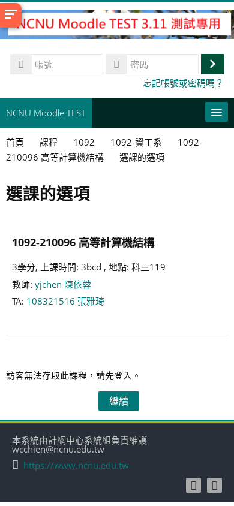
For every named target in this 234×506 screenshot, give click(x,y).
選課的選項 (141, 157)
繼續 (118, 401)
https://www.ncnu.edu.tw (76, 465)
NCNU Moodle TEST (46, 113)
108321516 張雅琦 (65, 301)
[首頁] (117, 26)
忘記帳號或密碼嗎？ (183, 83)
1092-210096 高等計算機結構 (83, 241)
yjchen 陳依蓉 (63, 284)
